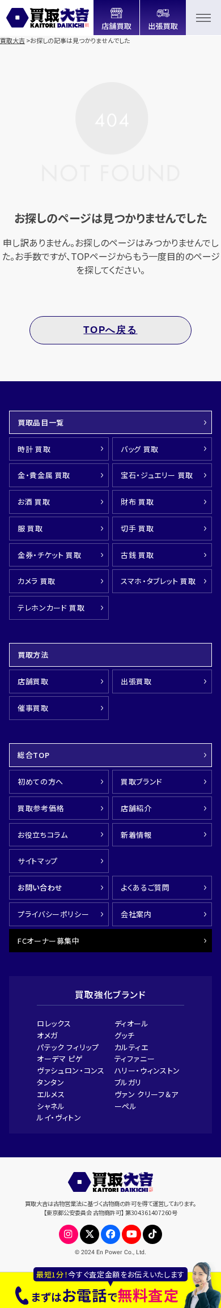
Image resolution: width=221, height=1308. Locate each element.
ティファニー (134, 1058)
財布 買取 (137, 501)
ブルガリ (128, 1082)
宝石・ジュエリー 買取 (157, 475)
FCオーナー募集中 (49, 940)
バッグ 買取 (140, 449)
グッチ (124, 1035)
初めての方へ (40, 781)
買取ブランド (142, 781)
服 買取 (30, 528)
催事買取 (33, 707)
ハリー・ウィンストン (147, 1070)
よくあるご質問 (145, 887)
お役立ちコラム (43, 834)
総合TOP (33, 754)
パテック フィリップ (68, 1047)
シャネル (51, 1106)
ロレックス (54, 1023)
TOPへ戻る (110, 330)
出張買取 (136, 681)
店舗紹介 (136, 808)
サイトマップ (38, 860)
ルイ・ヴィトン (59, 1117)
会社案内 (136, 914)
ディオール (131, 1023)
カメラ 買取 (37, 581)
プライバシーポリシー (54, 914)
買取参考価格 (41, 808)
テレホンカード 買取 (51, 607)
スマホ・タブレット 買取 (158, 581)
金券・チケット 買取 (50, 554)
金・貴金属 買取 (44, 475)
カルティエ (131, 1047)
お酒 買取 (34, 501)
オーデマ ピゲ (60, 1058)
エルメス (51, 1094)
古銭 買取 (137, 554)
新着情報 (136, 834)
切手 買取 (137, 528)
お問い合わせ (40, 887)
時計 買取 (34, 449)
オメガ (47, 1035)
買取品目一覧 (41, 422)
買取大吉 (12, 40)
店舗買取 (33, 681)
